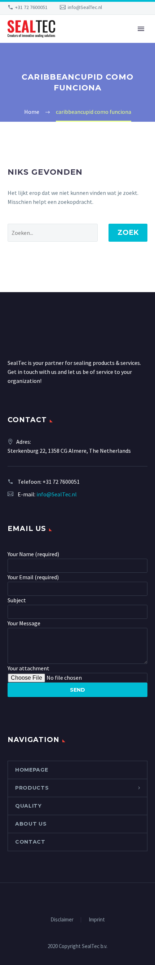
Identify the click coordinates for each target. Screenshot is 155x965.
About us (31, 824)
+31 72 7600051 (31, 7)
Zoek (128, 232)
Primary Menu (140, 28)
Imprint (97, 919)
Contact (30, 842)
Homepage (31, 770)
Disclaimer (62, 919)
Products (32, 788)
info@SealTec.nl (85, 7)
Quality (28, 806)
